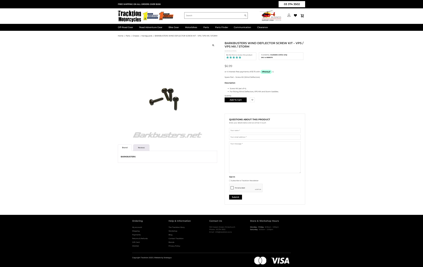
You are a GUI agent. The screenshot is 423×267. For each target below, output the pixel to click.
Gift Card (136, 242)
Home (120, 36)
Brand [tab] (125, 148)
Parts (206, 27)
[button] (213, 45)
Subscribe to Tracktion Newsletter (245, 181)
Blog (170, 235)
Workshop (173, 231)
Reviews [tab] (141, 148)
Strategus (168, 258)
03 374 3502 (292, 4)
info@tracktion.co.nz (223, 232)
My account (137, 227)
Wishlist (135, 246)
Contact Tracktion (176, 238)
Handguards (146, 36)
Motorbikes (191, 27)
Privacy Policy (174, 246)
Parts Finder (221, 27)
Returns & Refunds (140, 238)
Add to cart (236, 100)
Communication (242, 27)
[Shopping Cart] (302, 15)
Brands (171, 242)
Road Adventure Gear (150, 27)
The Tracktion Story (177, 227)
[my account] (289, 15)
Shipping (136, 231)
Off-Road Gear (125, 27)
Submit (235, 197)
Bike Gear (174, 27)
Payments (136, 235)
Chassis (136, 36)
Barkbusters (231, 51)
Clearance (262, 27)
